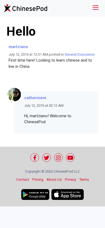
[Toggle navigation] (95, 8)
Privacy (70, 179)
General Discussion (80, 54)
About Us (54, 179)
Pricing (37, 179)
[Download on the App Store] (67, 194)
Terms (84, 179)
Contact (22, 179)
